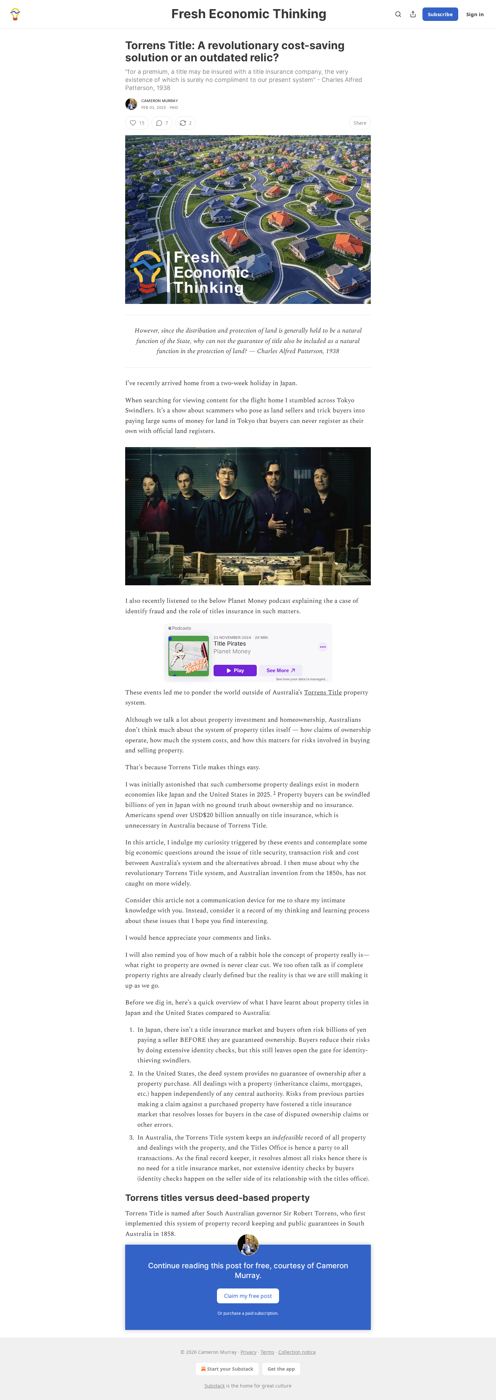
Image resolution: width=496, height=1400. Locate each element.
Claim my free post (248, 1296)
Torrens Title (323, 692)
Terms (267, 1352)
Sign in (475, 14)
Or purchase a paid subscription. (248, 1313)
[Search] (398, 14)
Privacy (248, 1352)
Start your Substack (230, 1369)
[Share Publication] (413, 14)
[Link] (115, 1197)
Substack (214, 1385)
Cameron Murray (159, 100)
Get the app (281, 1369)
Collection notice (297, 1352)
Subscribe (440, 14)
